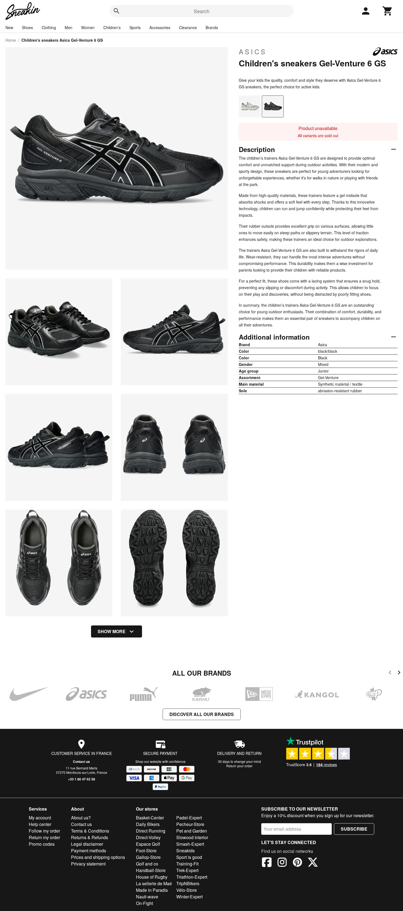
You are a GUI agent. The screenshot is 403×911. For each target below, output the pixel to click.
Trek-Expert (187, 870)
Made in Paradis (152, 890)
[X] (312, 863)
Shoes (27, 27)
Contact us (81, 761)
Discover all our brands (201, 714)
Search (201, 11)
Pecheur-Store (190, 824)
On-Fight (144, 903)
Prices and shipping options (98, 857)
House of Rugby (152, 877)
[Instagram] (282, 863)
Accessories (159, 27)
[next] (399, 673)
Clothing (49, 27)
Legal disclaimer (87, 844)
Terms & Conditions (90, 831)
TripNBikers (187, 883)
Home (10, 40)
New (9, 27)
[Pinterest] (297, 863)
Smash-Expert (190, 844)
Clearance (188, 27)
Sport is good (189, 857)
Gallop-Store (148, 857)
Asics (253, 51)
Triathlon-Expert (191, 877)
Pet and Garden (191, 831)
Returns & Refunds (89, 837)
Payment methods (88, 850)
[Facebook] (266, 863)
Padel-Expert (189, 817)
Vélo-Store (186, 890)
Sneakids (185, 850)
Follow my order (44, 831)
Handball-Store (151, 870)
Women (88, 27)
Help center (40, 824)
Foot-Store (146, 850)
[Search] (116, 11)
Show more (112, 631)
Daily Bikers (148, 824)
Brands (212, 27)
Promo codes (42, 844)
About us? (81, 817)
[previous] (390, 673)
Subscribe (354, 829)
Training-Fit (187, 864)
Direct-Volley (148, 837)
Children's (112, 27)
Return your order (239, 765)
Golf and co (147, 864)
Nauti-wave (147, 896)
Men (68, 27)
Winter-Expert (189, 896)
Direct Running (150, 831)
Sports (135, 27)
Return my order (44, 837)
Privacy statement (88, 864)
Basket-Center (150, 817)
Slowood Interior (192, 837)
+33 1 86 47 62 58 (81, 779)
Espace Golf (148, 844)
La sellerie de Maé (154, 883)
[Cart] (387, 10)
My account (40, 817)
